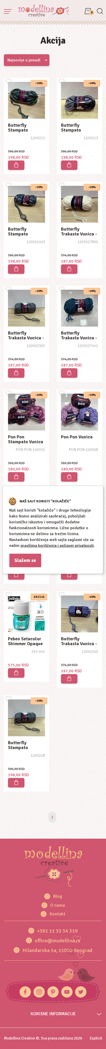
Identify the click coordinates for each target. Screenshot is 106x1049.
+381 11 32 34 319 (57, 931)
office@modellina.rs (57, 940)
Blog (57, 896)
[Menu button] (7, 11)
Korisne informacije (53, 1013)
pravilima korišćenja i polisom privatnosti (57, 545)
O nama (57, 905)
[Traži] (99, 11)
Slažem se (25, 560)
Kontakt (57, 914)
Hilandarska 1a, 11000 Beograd (57, 950)
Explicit (96, 1038)
